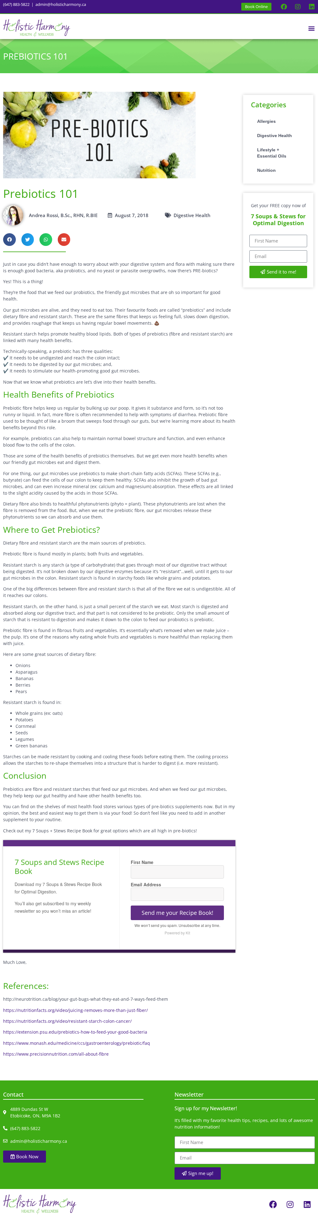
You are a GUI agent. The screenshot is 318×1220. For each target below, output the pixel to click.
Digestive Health (274, 135)
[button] (311, 28)
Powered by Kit (177, 932)
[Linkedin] (312, 7)
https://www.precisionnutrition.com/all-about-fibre (56, 1054)
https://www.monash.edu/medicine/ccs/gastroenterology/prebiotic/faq (76, 1043)
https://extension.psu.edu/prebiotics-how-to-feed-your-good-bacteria (75, 1032)
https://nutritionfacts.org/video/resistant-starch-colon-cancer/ (67, 1021)
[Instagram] (298, 7)
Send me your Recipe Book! (177, 912)
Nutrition (266, 170)
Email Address (146, 884)
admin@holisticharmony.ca (60, 4)
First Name (142, 862)
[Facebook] (284, 7)
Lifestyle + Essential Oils (271, 152)
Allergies (266, 121)
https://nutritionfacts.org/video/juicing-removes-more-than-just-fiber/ (75, 1010)
